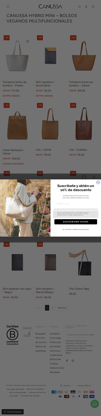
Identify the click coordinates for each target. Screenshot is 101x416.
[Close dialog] (98, 182)
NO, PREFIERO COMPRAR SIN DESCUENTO (76, 229)
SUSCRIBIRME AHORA (76, 222)
